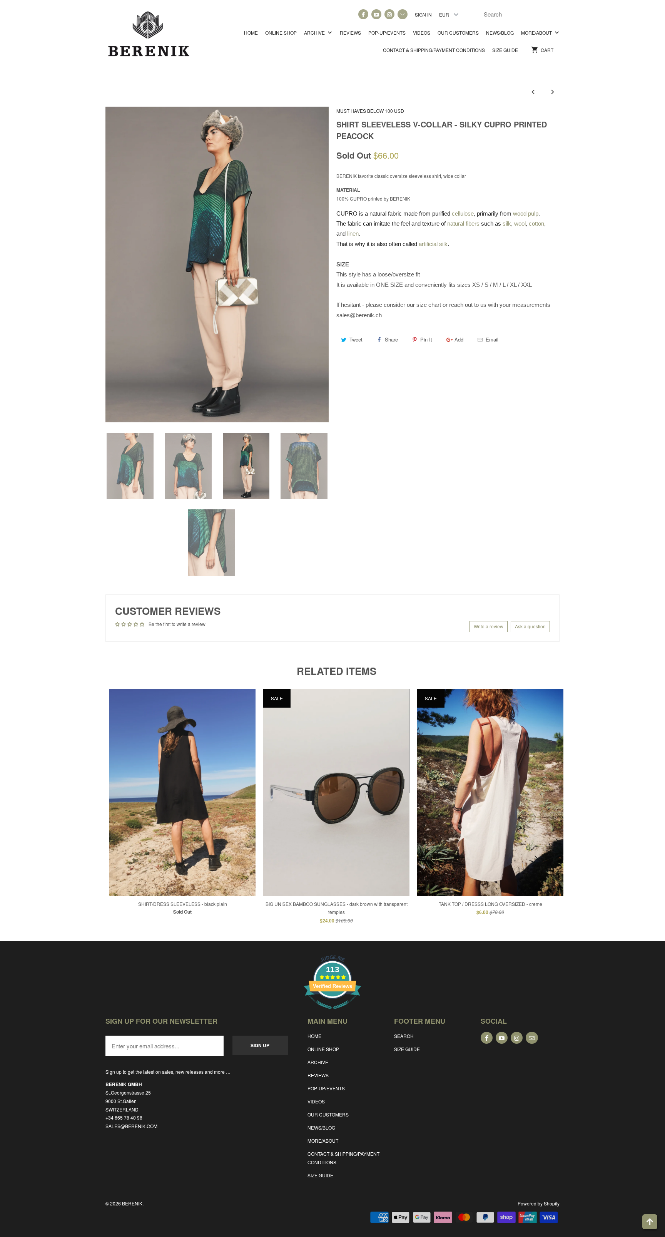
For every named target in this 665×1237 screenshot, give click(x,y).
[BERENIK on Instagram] (389, 14)
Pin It (426, 339)
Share (391, 339)
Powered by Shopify (539, 1203)
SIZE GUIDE (505, 50)
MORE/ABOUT (537, 32)
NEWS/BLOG (500, 32)
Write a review (488, 626)
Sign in (423, 14)
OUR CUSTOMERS (458, 32)
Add (458, 339)
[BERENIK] (148, 37)
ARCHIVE (315, 32)
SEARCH (404, 1036)
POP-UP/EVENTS (387, 32)
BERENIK (132, 1203)
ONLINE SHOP (281, 32)
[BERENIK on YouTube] (376, 14)
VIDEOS (421, 32)
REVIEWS (350, 32)
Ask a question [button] (530, 626)
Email (492, 339)
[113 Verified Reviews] (332, 1012)
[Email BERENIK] (403, 14)
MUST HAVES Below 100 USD (370, 110)
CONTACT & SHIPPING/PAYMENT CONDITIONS (434, 50)
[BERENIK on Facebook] (363, 14)
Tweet (356, 339)
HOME (251, 32)
